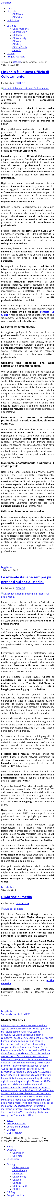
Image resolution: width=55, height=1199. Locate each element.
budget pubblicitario (32, 1034)
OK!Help (16, 50)
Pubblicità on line (40, 1090)
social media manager (38, 1099)
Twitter (46, 1108)
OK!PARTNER (22, 903)
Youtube (18, 1115)
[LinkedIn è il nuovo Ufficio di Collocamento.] (25, 88)
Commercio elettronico (40, 1037)
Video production (10, 1112)
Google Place (8, 1075)
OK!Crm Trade (19, 47)
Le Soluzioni (13, 20)
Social (42, 1096)
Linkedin (13, 1078)
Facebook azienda (16, 1068)
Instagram (45, 1075)
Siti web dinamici (27, 1093)
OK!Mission (18, 14)
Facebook (33, 1065)
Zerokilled (6, 2)
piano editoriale (9, 1084)
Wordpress (7, 1115)
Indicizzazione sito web (28, 1075)
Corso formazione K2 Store (36, 1050)
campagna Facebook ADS (14, 1037)
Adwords (6, 1025)
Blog (18, 1034)
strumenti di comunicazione (28, 1108)
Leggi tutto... (7, 567)
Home (10, 8)
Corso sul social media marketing (19, 1062)
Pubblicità (25, 1090)
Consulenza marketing (13, 1044)
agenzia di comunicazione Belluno (29, 1025)
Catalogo (11, 25)
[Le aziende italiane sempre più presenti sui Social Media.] (27, 596)
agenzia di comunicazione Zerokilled (20, 1028)
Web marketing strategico (34, 1112)
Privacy (15, 1090)
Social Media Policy (36, 1102)
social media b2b (17, 1099)
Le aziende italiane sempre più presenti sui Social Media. (26, 579)
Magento (23, 1078)
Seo (52, 1090)
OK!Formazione (20, 28)
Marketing (34, 1078)
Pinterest (6, 1090)
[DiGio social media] (12, 908)
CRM (39, 1062)
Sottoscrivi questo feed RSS (15, 1014)
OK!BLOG (20, 83)
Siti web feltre (44, 1093)
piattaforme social (11, 1087)
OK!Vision (17, 17)
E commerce (21, 1065)
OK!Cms (48, 1081)
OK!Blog (11, 53)
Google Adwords (42, 1071)
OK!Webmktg (19, 38)
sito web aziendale (29, 1096)
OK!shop (16, 44)
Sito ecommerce (10, 1096)
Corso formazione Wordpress (36, 1059)
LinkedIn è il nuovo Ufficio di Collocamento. (25, 74)
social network (26, 1105)
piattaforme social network (35, 1087)
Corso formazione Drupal (27, 1047)
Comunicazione (9, 1041)
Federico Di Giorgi (35, 1068)
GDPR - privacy (14, 1132)
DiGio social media (16, 896)
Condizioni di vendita (18, 1126)
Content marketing (35, 1044)
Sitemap (11, 1129)
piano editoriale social (30, 1084)
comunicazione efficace (30, 1041)
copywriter (7, 1047)
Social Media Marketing (13, 1102)
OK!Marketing (19, 31)
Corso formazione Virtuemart (26, 1056)
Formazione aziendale (13, 1071)
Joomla (5, 1078)
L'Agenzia (11, 11)
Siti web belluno (9, 1093)
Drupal (46, 1062)
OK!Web (16, 41)
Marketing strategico (20, 1081)
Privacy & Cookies (16, 1123)
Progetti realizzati (16, 56)
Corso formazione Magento (16, 1053)
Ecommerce (7, 1065)
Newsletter (38, 1081)
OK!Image (17, 35)
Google (29, 1071)
